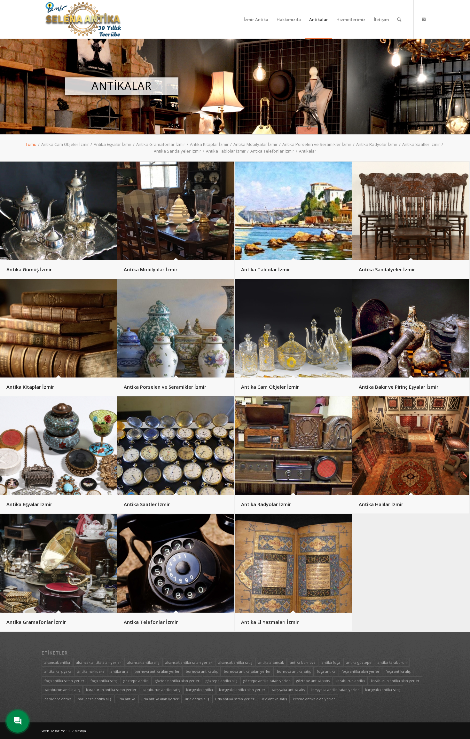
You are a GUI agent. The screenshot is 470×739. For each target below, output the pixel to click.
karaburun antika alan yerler (395, 680)
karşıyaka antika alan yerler (242, 689)
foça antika (326, 671)
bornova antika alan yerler (157, 671)
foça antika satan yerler (64, 680)
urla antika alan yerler (160, 698)
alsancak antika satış (235, 662)
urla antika (126, 698)
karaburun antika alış (62, 689)
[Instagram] (423, 19)
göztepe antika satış (313, 680)
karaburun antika (350, 680)
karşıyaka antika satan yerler (335, 689)
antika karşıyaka (57, 671)
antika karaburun (392, 662)
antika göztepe (359, 662)
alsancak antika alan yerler (98, 662)
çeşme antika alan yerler (314, 698)
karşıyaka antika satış (382, 689)
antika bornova (303, 662)
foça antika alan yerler (360, 671)
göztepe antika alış (221, 680)
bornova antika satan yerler (247, 671)
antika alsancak (271, 662)
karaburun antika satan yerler (111, 689)
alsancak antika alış (143, 662)
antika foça (331, 662)
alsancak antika (57, 662)
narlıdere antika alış (94, 698)
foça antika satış (103, 680)
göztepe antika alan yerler (177, 680)
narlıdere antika (58, 698)
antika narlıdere (91, 671)
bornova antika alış (202, 671)
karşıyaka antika (199, 689)
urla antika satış (274, 698)
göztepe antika (136, 680)
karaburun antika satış (161, 689)
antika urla (120, 671)
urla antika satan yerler (235, 698)
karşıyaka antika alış (288, 689)
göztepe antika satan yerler (266, 680)
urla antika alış (197, 698)
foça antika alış (398, 671)
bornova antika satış (294, 671)
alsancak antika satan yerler (188, 662)
